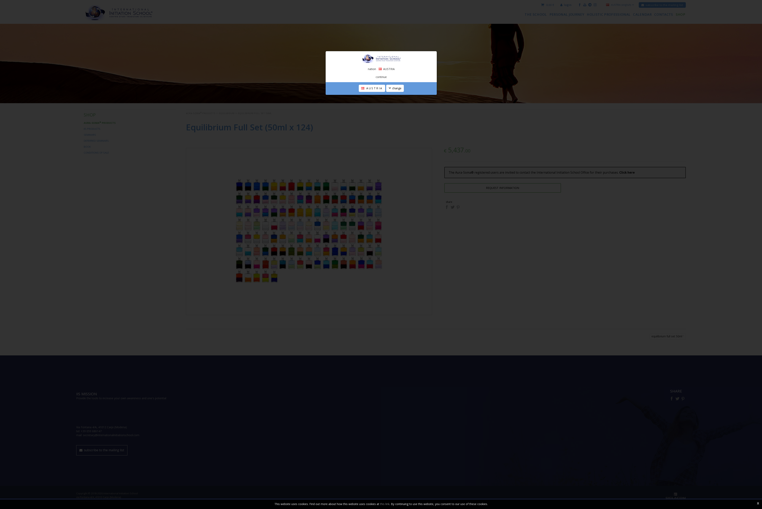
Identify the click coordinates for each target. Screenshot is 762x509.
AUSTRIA (374, 88)
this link (385, 504)
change (396, 88)
